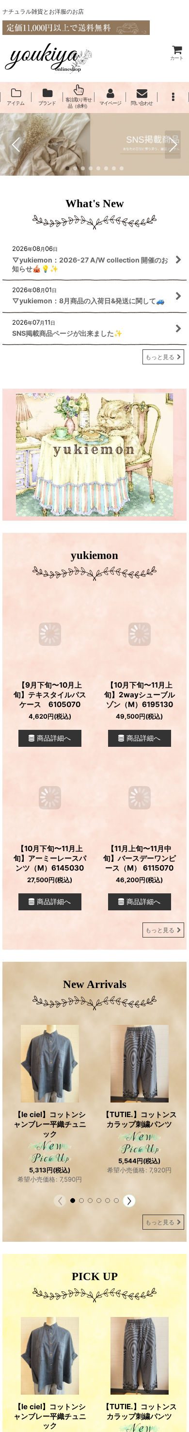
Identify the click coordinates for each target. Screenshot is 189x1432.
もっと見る (159, 357)
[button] (173, 97)
